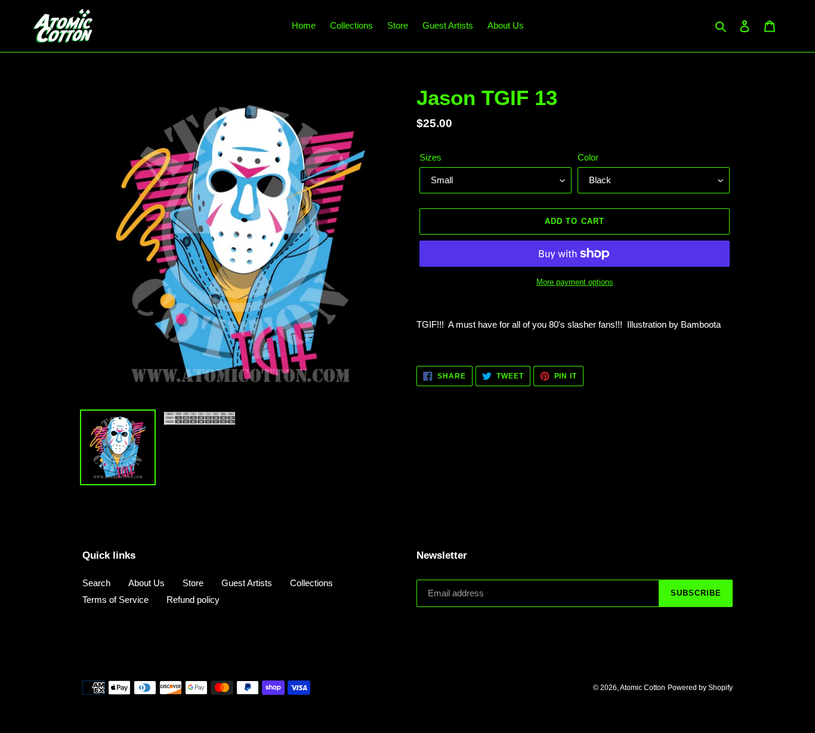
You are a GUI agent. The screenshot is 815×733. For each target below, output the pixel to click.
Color (588, 157)
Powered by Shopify (700, 687)
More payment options (574, 282)
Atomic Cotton (642, 687)
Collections (311, 583)
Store (193, 583)
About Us (146, 583)
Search (96, 583)
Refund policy (193, 600)
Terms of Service (115, 600)
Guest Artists (246, 583)
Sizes (430, 157)
